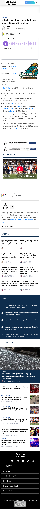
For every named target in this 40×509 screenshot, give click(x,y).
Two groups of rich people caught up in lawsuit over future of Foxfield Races (10, 283)
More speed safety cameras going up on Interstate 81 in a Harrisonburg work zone (14, 431)
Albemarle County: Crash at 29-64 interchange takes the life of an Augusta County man (18, 376)
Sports (4, 17)
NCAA (14, 73)
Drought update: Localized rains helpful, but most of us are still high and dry (15, 398)
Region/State (6, 395)
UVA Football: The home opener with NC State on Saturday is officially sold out (14, 410)
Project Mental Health (10, 486)
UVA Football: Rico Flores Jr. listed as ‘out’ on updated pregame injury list (14, 420)
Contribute (29, 3)
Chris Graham (27, 247)
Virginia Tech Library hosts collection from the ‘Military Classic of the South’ (29, 255)
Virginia (30, 109)
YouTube (4, 222)
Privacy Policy (8, 491)
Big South (6, 88)
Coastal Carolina (8, 109)
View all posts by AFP (8, 226)
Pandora (30, 220)
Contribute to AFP (9, 476)
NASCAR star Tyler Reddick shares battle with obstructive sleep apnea (29, 242)
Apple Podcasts (15, 220)
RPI (12, 103)
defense (14, 128)
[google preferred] (9, 34)
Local (4, 371)
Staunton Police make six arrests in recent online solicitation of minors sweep (13, 442)
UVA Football (6, 384)
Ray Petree (7, 261)
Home (3, 12)
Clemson (20, 106)
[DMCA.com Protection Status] (20, 504)
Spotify (24, 220)
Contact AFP (7, 466)
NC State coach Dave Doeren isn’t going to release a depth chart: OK (14, 388)
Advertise (6, 471)
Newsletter (7, 481)
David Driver (7, 247)
